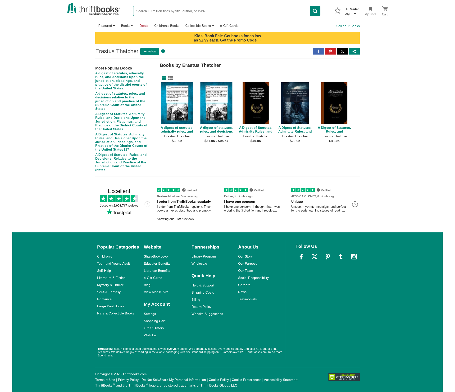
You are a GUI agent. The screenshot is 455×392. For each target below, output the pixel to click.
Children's (104, 256)
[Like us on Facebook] (301, 256)
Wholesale (199, 263)
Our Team (245, 270)
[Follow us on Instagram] (354, 256)
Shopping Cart (154, 321)
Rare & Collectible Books (115, 313)
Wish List (150, 335)
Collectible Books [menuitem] (198, 26)
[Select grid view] (163, 78)
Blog (147, 285)
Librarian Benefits (157, 270)
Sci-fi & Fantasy (109, 292)
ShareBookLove (156, 256)
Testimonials (247, 299)
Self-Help (104, 270)
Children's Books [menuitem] (166, 26)
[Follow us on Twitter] (314, 256)
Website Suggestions (207, 314)
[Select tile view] (169, 78)
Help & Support (202, 285)
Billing (195, 299)
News (242, 292)
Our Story (245, 256)
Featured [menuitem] (105, 26)
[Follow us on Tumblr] (340, 256)
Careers (244, 285)
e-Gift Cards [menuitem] (229, 26)
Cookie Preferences (246, 380)
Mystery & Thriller (110, 285)
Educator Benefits (157, 263)
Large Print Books (110, 306)
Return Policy (201, 307)
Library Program (203, 256)
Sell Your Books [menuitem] (348, 26)
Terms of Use (105, 380)
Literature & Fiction (111, 278)
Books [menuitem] (125, 26)
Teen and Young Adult (113, 263)
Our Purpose (247, 263)
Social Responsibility (253, 278)
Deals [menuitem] (144, 26)
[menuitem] (352, 10)
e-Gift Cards (153, 278)
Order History (154, 328)
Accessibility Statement (281, 380)
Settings (150, 314)
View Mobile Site (156, 292)
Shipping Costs (202, 292)
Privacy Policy (128, 380)
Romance (104, 299)
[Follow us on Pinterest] (327, 256)
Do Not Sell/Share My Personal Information (173, 380)
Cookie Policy (219, 380)
